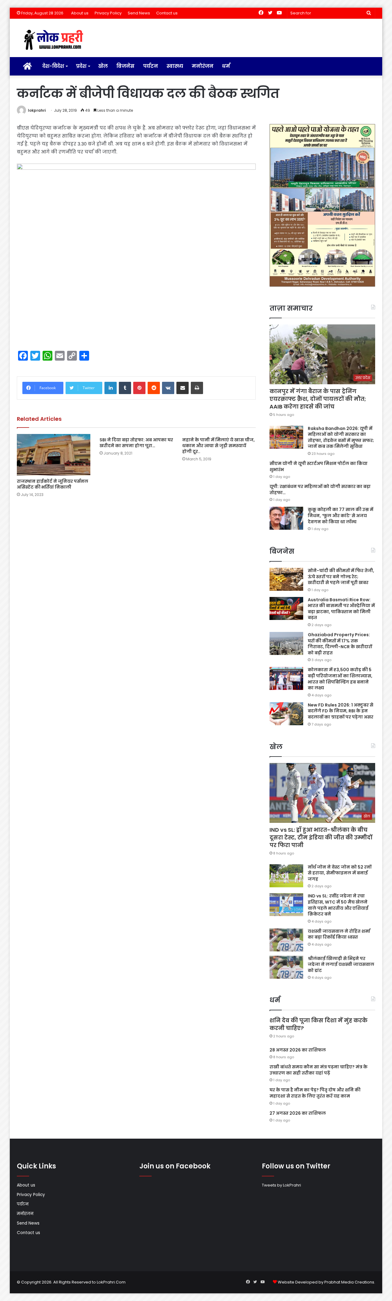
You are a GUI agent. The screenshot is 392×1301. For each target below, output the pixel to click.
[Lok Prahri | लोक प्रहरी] (55, 40)
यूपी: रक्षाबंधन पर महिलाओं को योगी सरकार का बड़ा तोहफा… (320, 489)
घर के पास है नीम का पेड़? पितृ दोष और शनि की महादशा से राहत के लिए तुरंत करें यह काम (315, 1093)
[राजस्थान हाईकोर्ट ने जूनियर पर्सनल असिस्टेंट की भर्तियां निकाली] (53, 454)
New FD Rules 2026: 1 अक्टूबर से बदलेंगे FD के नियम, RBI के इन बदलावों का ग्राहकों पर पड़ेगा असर (340, 711)
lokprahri (37, 110)
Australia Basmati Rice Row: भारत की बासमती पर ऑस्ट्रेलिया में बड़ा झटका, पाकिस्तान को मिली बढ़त (341, 609)
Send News (139, 13)
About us (80, 13)
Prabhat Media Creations (349, 1282)
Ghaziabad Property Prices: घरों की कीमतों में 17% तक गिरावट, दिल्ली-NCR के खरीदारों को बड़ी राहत (340, 644)
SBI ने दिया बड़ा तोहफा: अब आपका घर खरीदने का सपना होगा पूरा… (136, 443)
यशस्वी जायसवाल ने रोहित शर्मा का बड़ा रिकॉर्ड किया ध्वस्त (339, 934)
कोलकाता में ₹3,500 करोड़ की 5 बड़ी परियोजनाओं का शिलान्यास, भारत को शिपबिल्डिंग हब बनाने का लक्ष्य (340, 679)
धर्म (226, 66)
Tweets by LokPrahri (281, 1185)
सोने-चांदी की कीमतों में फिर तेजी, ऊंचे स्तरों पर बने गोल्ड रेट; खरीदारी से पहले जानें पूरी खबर (341, 576)
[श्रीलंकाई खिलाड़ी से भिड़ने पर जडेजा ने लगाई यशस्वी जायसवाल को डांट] (286, 967)
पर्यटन (150, 66)
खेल (103, 66)
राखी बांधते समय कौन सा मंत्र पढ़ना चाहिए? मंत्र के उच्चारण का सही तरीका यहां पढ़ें (319, 1070)
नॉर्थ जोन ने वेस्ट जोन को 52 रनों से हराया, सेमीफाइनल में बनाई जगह (339, 873)
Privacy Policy (108, 13)
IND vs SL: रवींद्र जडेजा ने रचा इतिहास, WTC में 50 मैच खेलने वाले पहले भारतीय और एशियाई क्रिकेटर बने (338, 905)
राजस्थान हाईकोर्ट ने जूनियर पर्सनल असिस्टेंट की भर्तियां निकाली (52, 484)
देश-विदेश (53, 66)
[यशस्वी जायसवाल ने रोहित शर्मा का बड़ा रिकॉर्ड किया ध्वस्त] (286, 939)
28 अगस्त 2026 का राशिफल (298, 1050)
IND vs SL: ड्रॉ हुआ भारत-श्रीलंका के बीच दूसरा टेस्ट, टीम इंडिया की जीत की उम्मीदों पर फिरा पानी (321, 837)
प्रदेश (81, 66)
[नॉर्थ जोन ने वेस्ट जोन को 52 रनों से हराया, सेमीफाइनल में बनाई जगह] (286, 875)
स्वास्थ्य (175, 66)
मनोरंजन (202, 66)
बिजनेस (125, 66)
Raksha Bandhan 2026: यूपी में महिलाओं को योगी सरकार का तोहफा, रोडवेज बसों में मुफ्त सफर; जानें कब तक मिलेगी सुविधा (341, 437)
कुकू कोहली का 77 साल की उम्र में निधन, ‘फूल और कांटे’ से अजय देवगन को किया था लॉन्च (340, 515)
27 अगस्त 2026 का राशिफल (298, 1113)
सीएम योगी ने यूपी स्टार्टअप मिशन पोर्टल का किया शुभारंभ (319, 466)
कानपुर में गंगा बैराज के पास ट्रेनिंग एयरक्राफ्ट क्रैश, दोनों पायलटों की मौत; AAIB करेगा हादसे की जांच (318, 398)
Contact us (167, 13)
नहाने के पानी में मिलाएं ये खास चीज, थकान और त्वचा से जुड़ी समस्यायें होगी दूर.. (218, 446)
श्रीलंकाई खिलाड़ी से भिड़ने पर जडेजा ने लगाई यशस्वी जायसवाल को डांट (341, 964)
